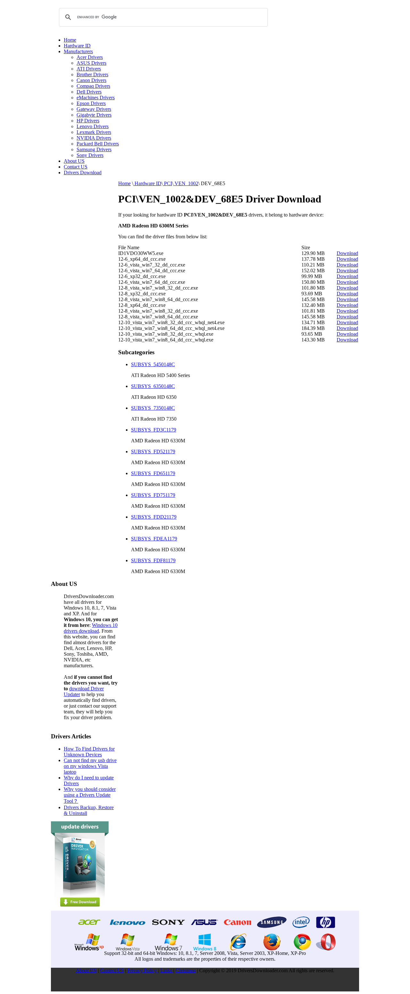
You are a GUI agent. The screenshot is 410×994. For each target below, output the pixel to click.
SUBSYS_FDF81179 (153, 560)
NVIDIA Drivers (94, 138)
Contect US (112, 970)
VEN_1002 (185, 183)
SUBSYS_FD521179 (153, 451)
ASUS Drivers (91, 63)
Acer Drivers (90, 57)
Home (70, 40)
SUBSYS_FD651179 (153, 473)
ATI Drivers (89, 68)
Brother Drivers (92, 74)
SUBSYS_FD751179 (153, 495)
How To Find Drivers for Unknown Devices (89, 751)
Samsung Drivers (94, 149)
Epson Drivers (91, 103)
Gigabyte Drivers (94, 115)
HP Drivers (88, 120)
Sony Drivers (90, 155)
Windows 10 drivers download (91, 628)
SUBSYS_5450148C (153, 364)
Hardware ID (77, 45)
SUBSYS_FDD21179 (153, 517)
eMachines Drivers (96, 97)
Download (347, 253)
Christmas (186, 970)
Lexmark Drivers (94, 132)
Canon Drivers (91, 80)
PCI (167, 183)
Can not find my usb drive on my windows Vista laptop (90, 766)
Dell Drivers (89, 91)
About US (74, 161)
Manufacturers (78, 51)
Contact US (75, 166)
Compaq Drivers (93, 86)
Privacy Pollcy (142, 970)
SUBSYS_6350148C (153, 386)
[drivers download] (80, 909)
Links (166, 970)
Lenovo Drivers (93, 126)
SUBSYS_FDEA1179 (154, 538)
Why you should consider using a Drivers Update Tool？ (90, 795)
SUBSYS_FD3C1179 (153, 429)
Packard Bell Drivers (98, 143)
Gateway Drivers (94, 109)
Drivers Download (83, 172)
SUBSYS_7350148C (153, 408)
